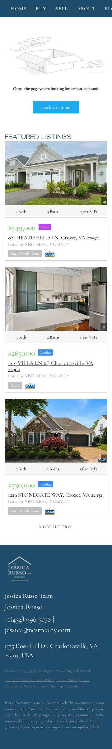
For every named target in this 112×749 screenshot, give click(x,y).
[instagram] (33, 736)
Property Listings (36, 686)
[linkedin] (20, 736)
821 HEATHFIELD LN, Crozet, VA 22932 (53, 237)
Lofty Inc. (29, 670)
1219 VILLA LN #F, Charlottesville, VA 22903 (50, 366)
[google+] (57, 736)
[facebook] (8, 736)
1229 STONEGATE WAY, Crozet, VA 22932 (55, 494)
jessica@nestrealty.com (37, 629)
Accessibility (74, 686)
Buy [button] (41, 9)
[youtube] (45, 736)
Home (18, 9)
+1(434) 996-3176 (28, 619)
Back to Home (56, 107)
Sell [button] (62, 9)
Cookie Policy (66, 680)
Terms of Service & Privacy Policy (29, 680)
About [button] (86, 9)
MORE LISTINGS (55, 527)
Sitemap (57, 686)
